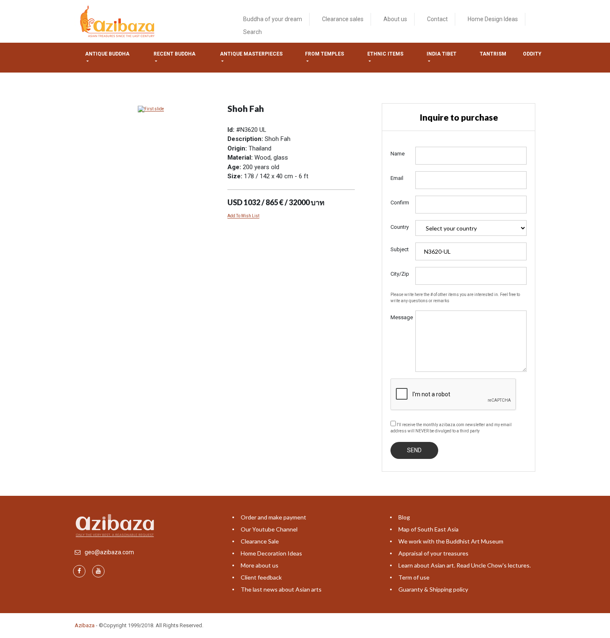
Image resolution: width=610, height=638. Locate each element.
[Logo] (118, 21)
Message (399, 317)
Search (252, 32)
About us (395, 19)
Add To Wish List (243, 215)
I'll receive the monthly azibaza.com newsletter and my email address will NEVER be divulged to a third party (451, 427)
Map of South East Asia (428, 529)
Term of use (413, 577)
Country (399, 227)
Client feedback (261, 577)
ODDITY (532, 54)
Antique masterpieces (251, 54)
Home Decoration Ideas (271, 553)
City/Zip (399, 274)
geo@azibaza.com (109, 552)
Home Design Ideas (493, 19)
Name (397, 153)
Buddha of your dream (272, 19)
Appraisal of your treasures (433, 553)
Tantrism (493, 54)
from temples (324, 54)
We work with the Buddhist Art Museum (450, 541)
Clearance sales (343, 19)
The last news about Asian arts (281, 589)
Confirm (399, 202)
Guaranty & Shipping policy (433, 589)
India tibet (441, 54)
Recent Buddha (174, 54)
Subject (399, 249)
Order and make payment (273, 517)
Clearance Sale (260, 541)
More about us (259, 565)
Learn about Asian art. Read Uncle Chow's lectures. (464, 565)
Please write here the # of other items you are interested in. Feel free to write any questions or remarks (455, 297)
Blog (404, 517)
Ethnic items (385, 54)
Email (396, 178)
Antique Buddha (107, 54)
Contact (437, 19)
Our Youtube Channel (269, 529)
